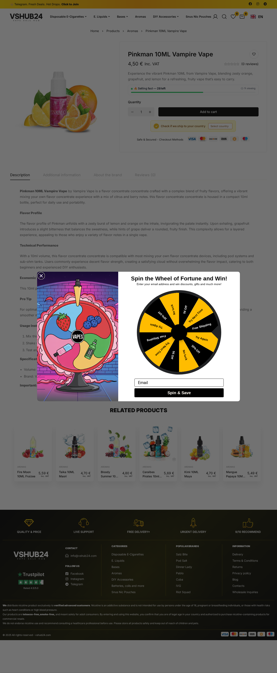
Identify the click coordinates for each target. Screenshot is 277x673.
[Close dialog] (41, 276)
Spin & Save (179, 393)
